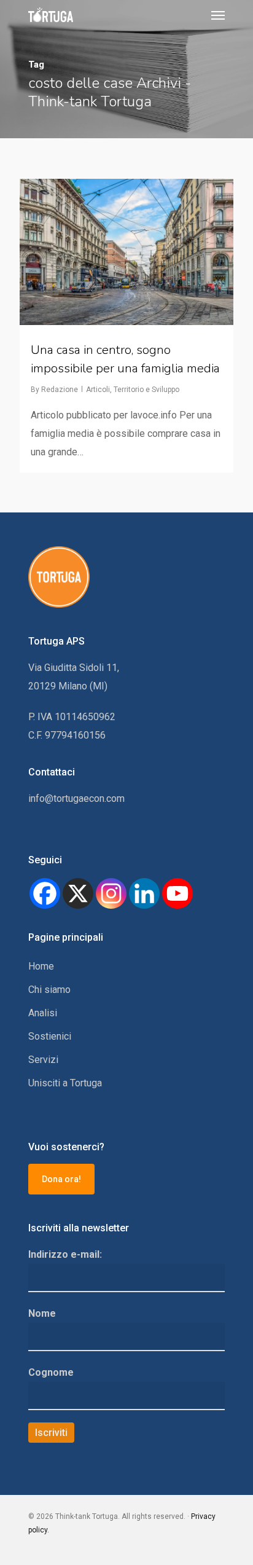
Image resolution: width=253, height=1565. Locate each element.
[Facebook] (44, 893)
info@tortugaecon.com (76, 798)
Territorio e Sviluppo (146, 389)
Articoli (98, 389)
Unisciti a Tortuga (65, 1083)
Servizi (43, 1059)
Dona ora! (61, 1179)
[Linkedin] (144, 893)
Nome (42, 1313)
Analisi (42, 1013)
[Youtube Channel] (177, 893)
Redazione (59, 389)
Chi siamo (49, 989)
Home (41, 966)
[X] (78, 893)
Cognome (51, 1372)
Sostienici (49, 1036)
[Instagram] (111, 893)
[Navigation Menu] (218, 15)
